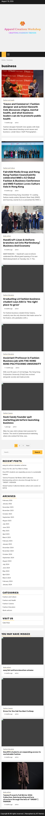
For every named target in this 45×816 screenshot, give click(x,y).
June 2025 (6, 527)
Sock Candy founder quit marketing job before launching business (21, 420)
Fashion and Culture (9, 168)
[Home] (4, 54)
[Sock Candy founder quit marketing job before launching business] (22, 396)
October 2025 (7, 514)
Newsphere (29, 814)
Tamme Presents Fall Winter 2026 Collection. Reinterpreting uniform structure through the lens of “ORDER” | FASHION (20, 480)
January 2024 (7, 585)
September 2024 (8, 558)
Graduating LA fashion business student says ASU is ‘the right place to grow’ (21, 302)
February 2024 (7, 581)
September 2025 (8, 517)
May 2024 (6, 571)
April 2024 (6, 574)
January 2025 (7, 544)
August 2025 (7, 521)
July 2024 (6, 564)
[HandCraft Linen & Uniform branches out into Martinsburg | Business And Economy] (22, 219)
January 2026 (7, 504)
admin (17, 122)
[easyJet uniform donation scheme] (22, 651)
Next (27, 445)
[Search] (42, 54)
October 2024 (7, 554)
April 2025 (6, 534)
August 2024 (7, 561)
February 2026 (7, 500)
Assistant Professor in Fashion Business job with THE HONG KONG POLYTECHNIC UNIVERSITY (22, 360)
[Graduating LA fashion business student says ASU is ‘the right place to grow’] (22, 278)
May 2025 (6, 531)
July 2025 (6, 524)
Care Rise (6, 623)
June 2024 (6, 568)
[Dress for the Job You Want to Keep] (22, 692)
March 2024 (7, 578)
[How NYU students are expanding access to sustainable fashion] (22, 732)
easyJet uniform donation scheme (14, 465)
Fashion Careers (8, 413)
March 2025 (7, 537)
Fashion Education (8, 295)
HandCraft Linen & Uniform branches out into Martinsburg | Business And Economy (21, 242)
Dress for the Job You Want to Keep (15, 469)
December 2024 (8, 548)
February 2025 (7, 541)
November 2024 (8, 551)
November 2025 (8, 510)
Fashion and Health (8, 100)
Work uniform (7, 236)
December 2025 (8, 507)
